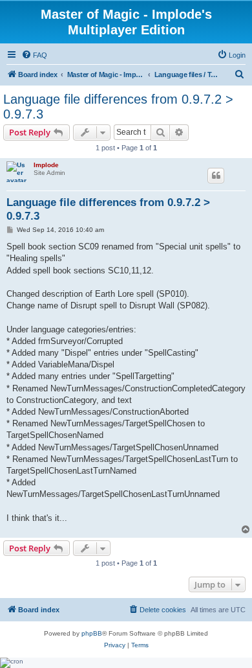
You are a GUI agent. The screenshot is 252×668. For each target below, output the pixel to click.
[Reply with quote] (215, 175)
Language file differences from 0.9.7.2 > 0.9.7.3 (118, 106)
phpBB (91, 633)
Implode (46, 164)
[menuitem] (34, 55)
